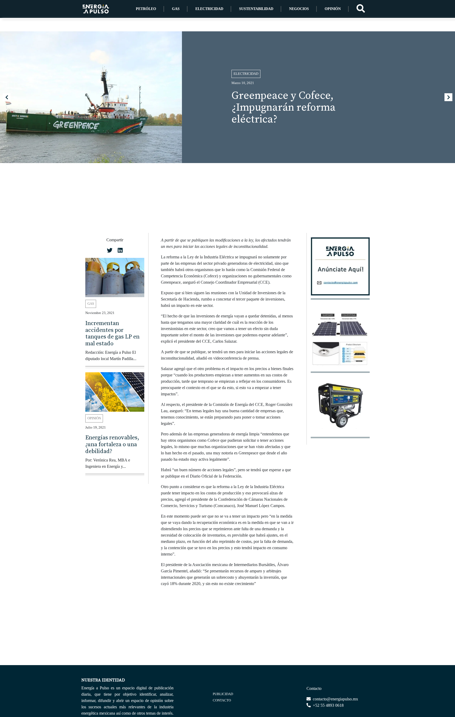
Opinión (333, 9)
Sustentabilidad (256, 9)
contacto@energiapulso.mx (335, 699)
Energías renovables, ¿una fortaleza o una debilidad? (112, 444)
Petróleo (146, 9)
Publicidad (223, 694)
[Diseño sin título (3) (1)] (340, 269)
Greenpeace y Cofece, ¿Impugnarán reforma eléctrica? (283, 107)
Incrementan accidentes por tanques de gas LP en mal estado (112, 333)
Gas (176, 9)
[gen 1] (340, 407)
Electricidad (209, 9)
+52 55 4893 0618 (328, 705)
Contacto (222, 700)
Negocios (299, 9)
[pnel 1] (340, 342)
